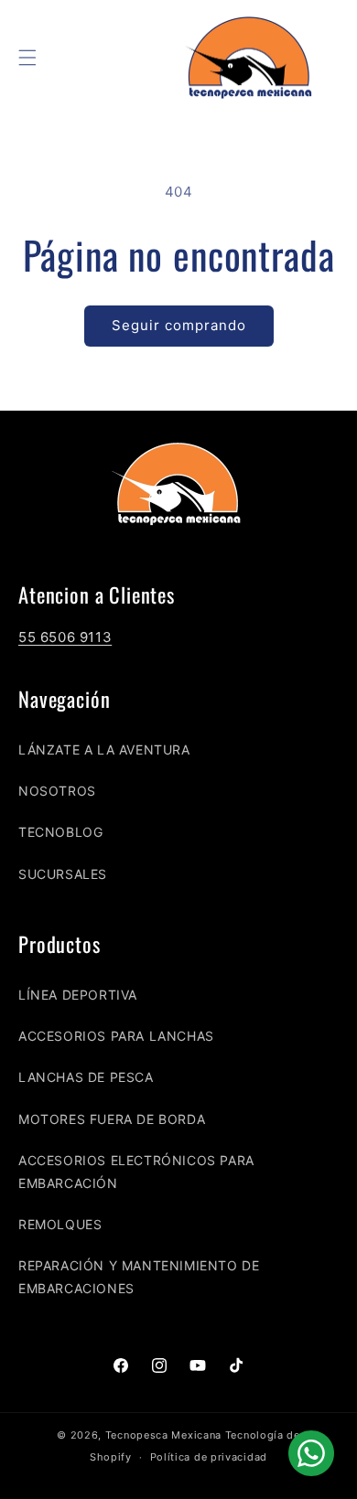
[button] (27, 57)
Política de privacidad (208, 1457)
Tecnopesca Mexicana (163, 1435)
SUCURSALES (62, 874)
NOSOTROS (57, 790)
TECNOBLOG (60, 832)
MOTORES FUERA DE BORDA (111, 1119)
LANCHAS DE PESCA (86, 1077)
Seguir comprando (179, 325)
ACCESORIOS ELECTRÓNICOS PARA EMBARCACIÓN (136, 1171)
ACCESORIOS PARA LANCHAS (116, 1036)
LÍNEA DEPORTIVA (77, 994)
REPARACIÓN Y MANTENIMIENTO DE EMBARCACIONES (138, 1277)
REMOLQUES (60, 1224)
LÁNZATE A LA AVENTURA (104, 749)
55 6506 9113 (65, 637)
